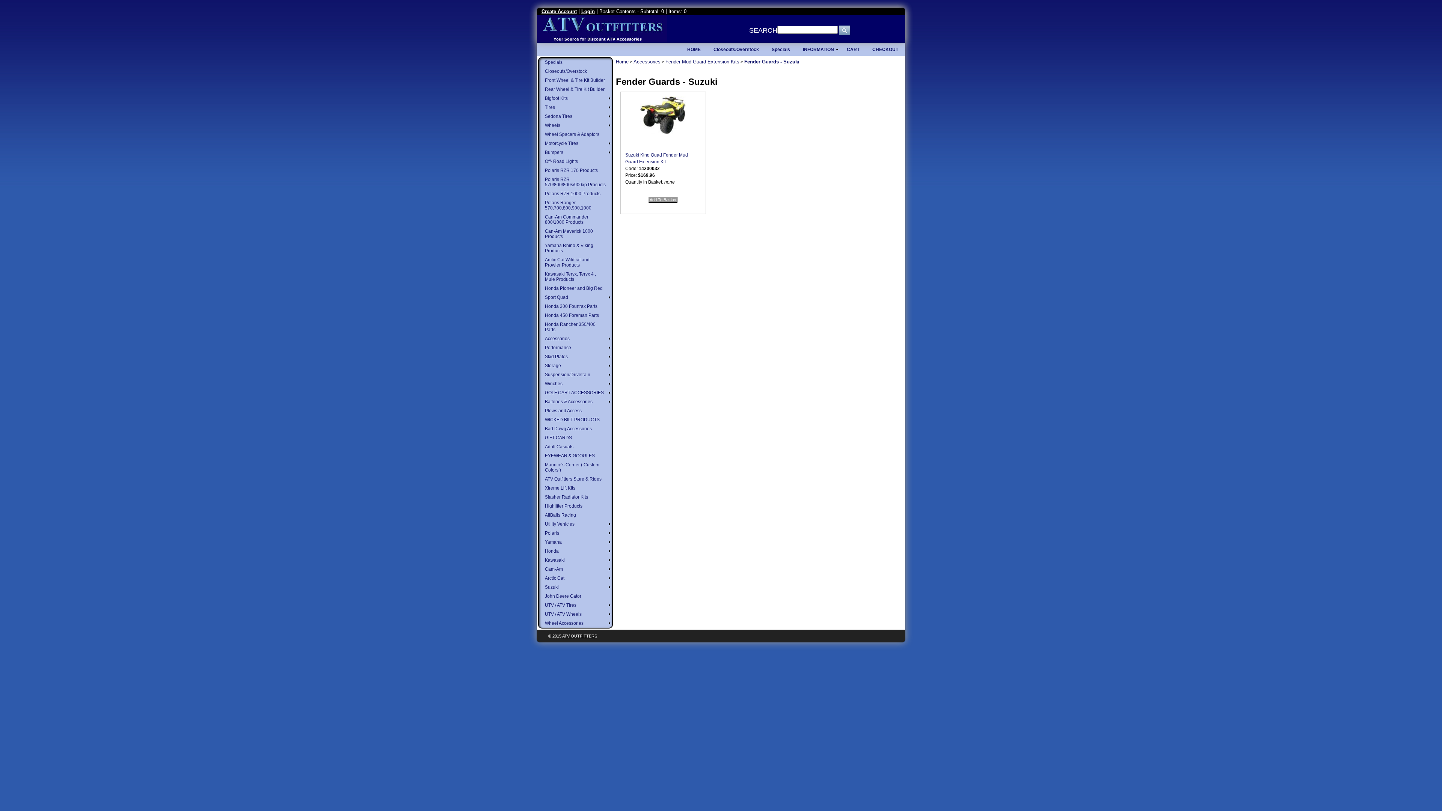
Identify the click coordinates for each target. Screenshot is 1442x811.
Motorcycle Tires (561, 143)
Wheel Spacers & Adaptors (572, 134)
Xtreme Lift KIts (560, 488)
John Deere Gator (563, 596)
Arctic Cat (554, 578)
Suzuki (552, 587)
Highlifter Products (563, 506)
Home (622, 62)
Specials (554, 62)
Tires (550, 107)
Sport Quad (556, 297)
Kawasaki (555, 560)
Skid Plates (556, 356)
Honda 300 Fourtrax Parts (571, 306)
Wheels (552, 125)
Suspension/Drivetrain (567, 374)
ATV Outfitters (579, 636)
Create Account (559, 11)
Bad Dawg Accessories (568, 428)
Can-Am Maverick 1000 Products (569, 234)
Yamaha (553, 542)
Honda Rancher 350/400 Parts (570, 327)
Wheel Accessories (564, 623)
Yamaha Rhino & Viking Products (569, 248)
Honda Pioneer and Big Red (574, 288)
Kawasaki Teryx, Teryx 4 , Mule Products (570, 276)
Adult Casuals (559, 446)
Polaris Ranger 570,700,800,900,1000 (568, 205)
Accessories (557, 338)
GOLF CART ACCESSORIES (574, 392)
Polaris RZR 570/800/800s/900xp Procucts (575, 182)
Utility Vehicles (560, 524)
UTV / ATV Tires (560, 605)
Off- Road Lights (561, 161)
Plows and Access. (564, 410)
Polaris (552, 533)
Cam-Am (554, 569)
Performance (558, 347)
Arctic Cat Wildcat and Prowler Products (567, 262)
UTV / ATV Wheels (563, 614)
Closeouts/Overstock (566, 71)
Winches (554, 383)
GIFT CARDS (558, 437)
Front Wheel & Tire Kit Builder (575, 80)
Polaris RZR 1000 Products (572, 193)
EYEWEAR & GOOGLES (570, 455)
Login (588, 11)
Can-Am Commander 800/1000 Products (566, 219)
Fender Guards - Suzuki (771, 62)
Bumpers (554, 152)
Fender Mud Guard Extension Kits (702, 62)
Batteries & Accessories (569, 401)
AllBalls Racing (560, 515)
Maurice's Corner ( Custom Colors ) (572, 467)
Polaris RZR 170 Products (571, 170)
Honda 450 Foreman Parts (572, 315)
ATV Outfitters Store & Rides (573, 479)
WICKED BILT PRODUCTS (572, 419)
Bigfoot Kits (556, 98)
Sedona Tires (558, 116)
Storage (553, 365)
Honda (552, 551)
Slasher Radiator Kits (566, 497)
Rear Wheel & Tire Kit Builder (575, 89)
